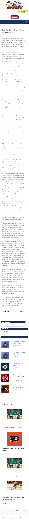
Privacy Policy (6, 511)
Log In (14, 17)
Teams (13, 476)
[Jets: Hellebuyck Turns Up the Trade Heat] (5, 367)
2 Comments (5, 502)
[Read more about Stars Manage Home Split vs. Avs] (14, 414)
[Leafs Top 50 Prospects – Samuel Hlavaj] (5, 344)
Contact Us (13, 511)
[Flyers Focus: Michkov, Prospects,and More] (5, 389)
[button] (26, 21)
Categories (6, 322)
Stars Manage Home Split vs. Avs (11, 425)
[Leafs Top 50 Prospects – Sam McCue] (5, 355)
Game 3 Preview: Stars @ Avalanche (12, 474)
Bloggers (9, 427)
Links (25, 511)
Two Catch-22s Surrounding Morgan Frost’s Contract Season (19, 376)
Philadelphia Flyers (11, 452)
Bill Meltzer (5, 427)
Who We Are (19, 511)
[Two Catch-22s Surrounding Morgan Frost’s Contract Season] (5, 378)
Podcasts (17, 452)
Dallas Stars (13, 427)
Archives (5, 328)
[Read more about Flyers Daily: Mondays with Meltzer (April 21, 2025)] (14, 439)
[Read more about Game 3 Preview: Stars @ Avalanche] (14, 463)
